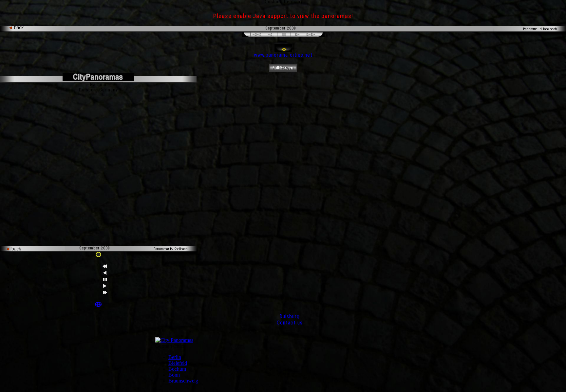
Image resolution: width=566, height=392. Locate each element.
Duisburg (289, 316)
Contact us (290, 323)
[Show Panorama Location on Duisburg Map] (98, 305)
